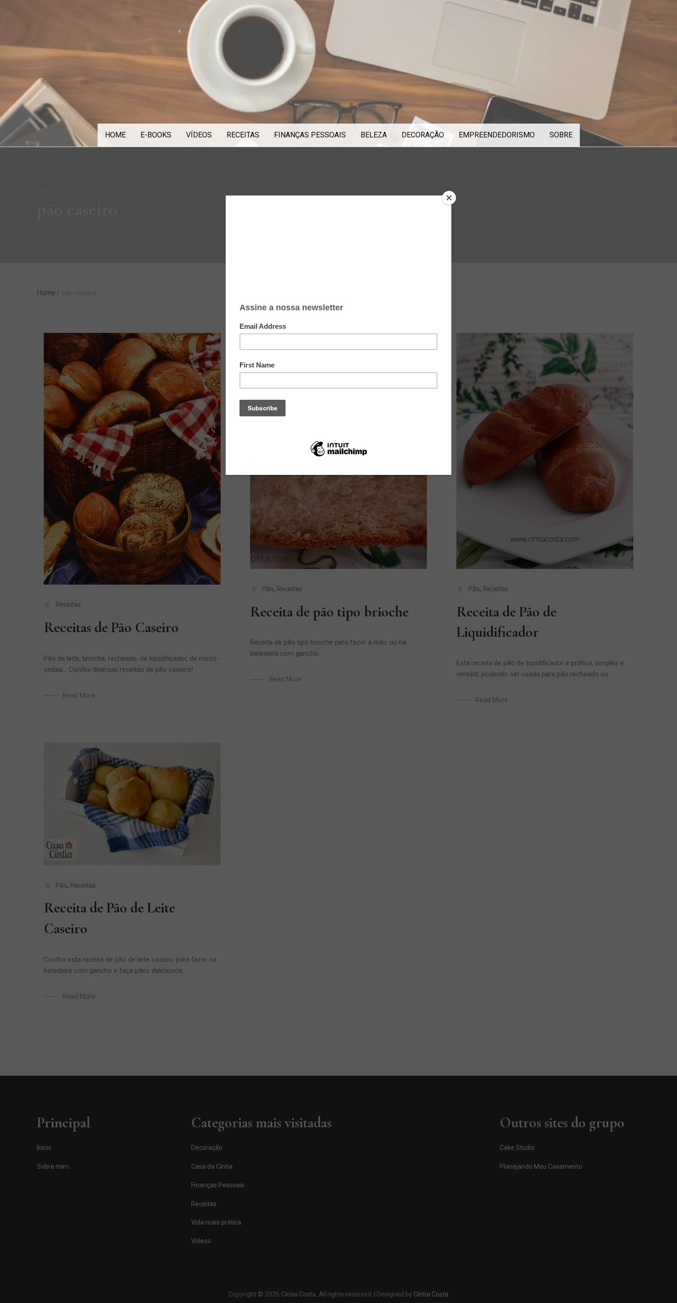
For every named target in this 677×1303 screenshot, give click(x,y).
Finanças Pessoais (310, 134)
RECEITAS (243, 134)
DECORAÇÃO (423, 134)
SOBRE (560, 134)
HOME (115, 134)
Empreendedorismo (497, 134)
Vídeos (199, 134)
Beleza (374, 134)
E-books (155, 134)
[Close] (449, 198)
